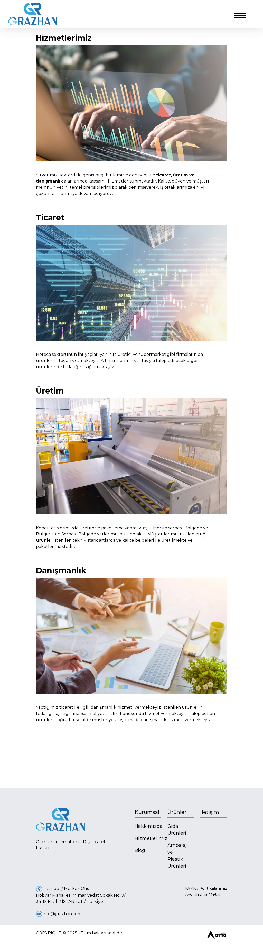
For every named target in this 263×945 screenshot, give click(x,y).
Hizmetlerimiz (148, 838)
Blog (140, 850)
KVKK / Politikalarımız (206, 888)
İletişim (209, 812)
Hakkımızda (148, 826)
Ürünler (176, 812)
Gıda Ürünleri (172, 829)
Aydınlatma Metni (202, 894)
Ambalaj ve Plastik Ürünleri (172, 855)
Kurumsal (147, 812)
